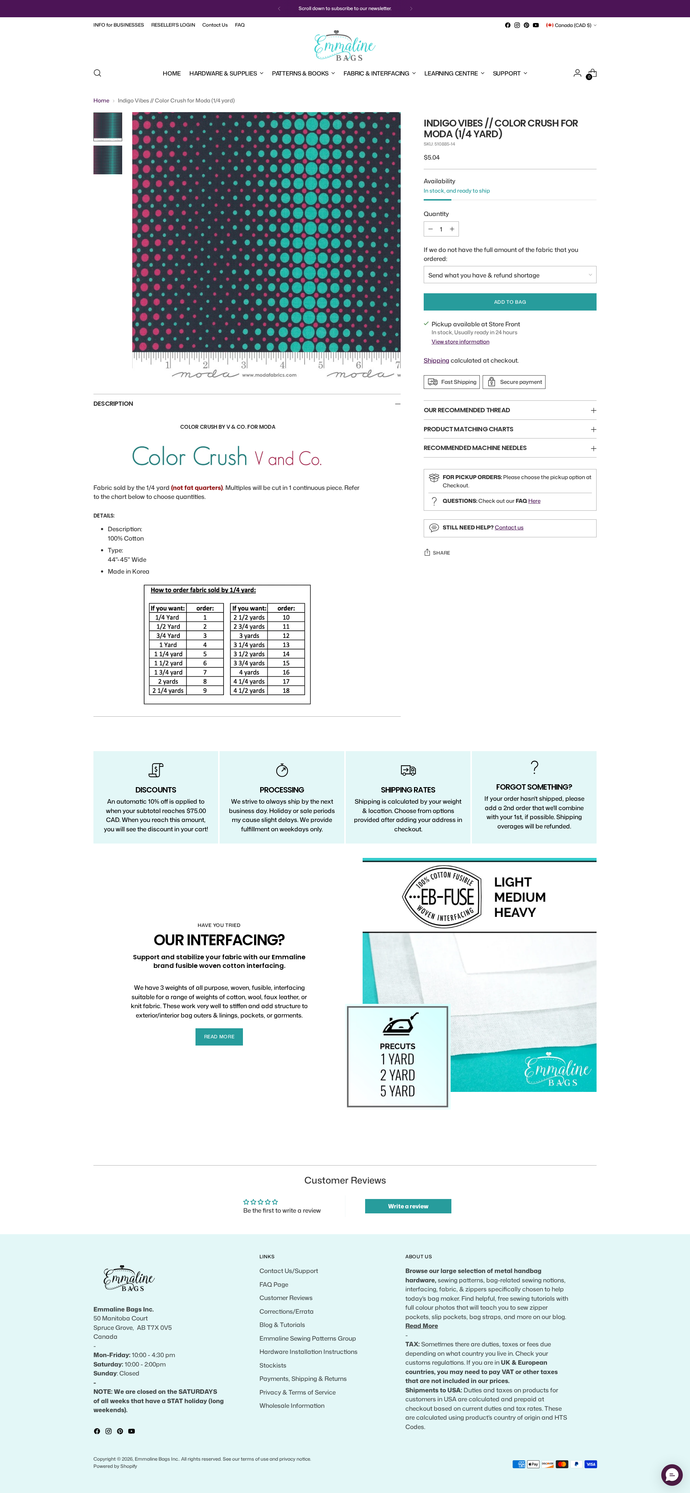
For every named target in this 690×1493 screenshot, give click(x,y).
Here (534, 500)
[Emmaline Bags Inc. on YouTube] (536, 25)
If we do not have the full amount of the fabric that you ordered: (501, 254)
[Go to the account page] (577, 73)
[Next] (411, 8)
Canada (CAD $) (573, 25)
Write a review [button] (408, 1206)
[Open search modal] (97, 73)
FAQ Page (273, 1284)
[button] (672, 1475)
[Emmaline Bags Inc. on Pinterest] (526, 25)
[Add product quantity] (452, 228)
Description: (125, 528)
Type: (115, 550)
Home (101, 100)
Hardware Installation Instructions (308, 1351)
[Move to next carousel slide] (590, 1151)
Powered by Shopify (115, 1466)
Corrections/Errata (286, 1311)
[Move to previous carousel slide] (574, 1152)
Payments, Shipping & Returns (303, 1378)
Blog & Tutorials (282, 1324)
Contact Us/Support (288, 1270)
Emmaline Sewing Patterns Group (307, 1338)
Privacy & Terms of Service (297, 1392)
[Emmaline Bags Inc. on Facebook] (508, 25)
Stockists (272, 1365)
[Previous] (279, 8)
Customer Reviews (286, 1297)
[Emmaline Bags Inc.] (345, 45)
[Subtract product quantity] (430, 228)
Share (441, 553)
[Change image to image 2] (107, 160)
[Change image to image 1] (107, 126)
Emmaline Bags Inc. (157, 1459)
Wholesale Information (292, 1405)
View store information (460, 341)
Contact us (509, 527)
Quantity (436, 213)
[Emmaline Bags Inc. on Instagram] (517, 25)
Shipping (436, 360)
